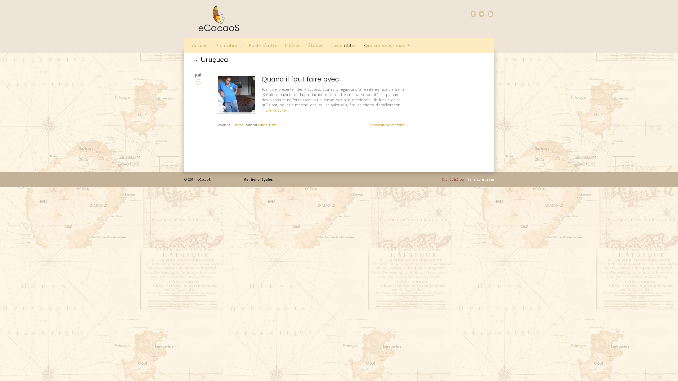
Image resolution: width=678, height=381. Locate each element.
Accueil (200, 45)
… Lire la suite (274, 110)
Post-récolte (263, 45)
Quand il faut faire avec (300, 79)
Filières (292, 45)
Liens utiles (343, 45)
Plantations (228, 45)
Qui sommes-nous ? (387, 45)
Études (315, 45)
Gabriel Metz (267, 125)
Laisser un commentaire (387, 125)
